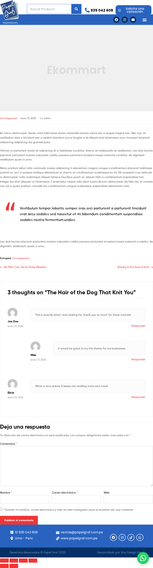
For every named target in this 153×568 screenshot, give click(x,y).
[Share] (14, 560)
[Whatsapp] (139, 537)
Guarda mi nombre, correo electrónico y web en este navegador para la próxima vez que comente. (68, 509)
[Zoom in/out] (32, 560)
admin (47, 118)
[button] (144, 19)
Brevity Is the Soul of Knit (133, 267)
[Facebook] (116, 20)
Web (107, 492)
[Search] (76, 9)
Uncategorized (8, 118)
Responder (138, 325)
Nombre (6, 492)
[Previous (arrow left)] (4, 566)
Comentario (8, 443)
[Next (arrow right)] (14, 566)
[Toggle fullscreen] (23, 560)
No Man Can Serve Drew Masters (25, 267)
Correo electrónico (65, 492)
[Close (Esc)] (4, 560)
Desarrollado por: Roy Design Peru (120, 552)
